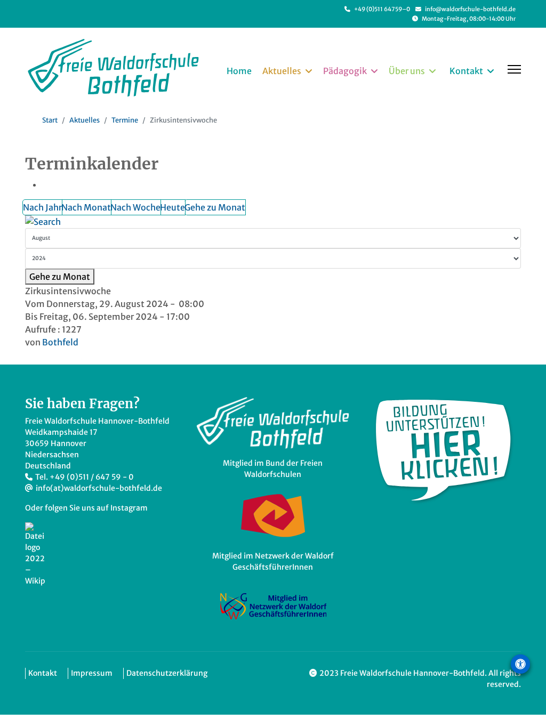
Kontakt (466, 71)
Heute (172, 207)
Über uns (407, 71)
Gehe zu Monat (214, 207)
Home (239, 71)
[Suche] (273, 221)
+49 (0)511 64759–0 (382, 9)
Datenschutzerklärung (166, 673)
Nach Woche (135, 207)
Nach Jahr (42, 207)
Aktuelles (281, 71)
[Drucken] (47, 184)
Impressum (92, 673)
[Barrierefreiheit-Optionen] (520, 664)
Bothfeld (60, 342)
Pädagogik (345, 71)
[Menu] (514, 69)
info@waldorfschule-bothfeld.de (470, 9)
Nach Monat (86, 207)
